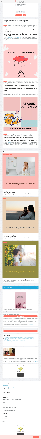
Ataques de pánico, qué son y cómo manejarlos (18, 137)
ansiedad (9, 25)
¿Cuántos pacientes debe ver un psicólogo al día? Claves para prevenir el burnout (18, 341)
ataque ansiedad (15, 25)
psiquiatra (14, 82)
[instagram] (19, 12)
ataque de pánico (22, 81)
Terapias (4, 402)
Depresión (4, 416)
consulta (9, 142)
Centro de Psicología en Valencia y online (15, 37)
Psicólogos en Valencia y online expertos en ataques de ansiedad (21, 30)
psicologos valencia (7, 135)
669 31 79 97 (5, 385)
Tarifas (3, 404)
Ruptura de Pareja (6, 419)
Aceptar (35, 437)
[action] (24, 15)
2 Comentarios (30, 135)
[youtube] (22, 12)
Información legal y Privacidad (8, 410)
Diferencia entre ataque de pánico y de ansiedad (19, 85)
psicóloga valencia (33, 25)
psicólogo (10, 82)
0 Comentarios (9, 83)
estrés (25, 25)
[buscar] (21, 331)
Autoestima (4, 418)
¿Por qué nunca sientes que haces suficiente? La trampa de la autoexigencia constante (19, 337)
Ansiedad (5, 25)
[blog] (24, 12)
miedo (33, 81)
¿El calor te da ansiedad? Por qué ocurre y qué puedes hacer (18, 279)
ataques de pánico (11, 39)
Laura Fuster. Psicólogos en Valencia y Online (11, 399)
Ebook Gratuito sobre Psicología (9, 407)
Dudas (4, 198)
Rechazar (29, 437)
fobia (30, 81)
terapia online (13, 135)
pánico (28, 25)
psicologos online (7, 26)
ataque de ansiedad (15, 81)
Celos (3, 421)
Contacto (4, 405)
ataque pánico (21, 25)
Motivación (9, 154)
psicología (5, 82)
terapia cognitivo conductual (17, 26)
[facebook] (17, 12)
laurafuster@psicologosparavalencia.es (11, 387)
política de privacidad (30, 324)
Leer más (36, 361)
